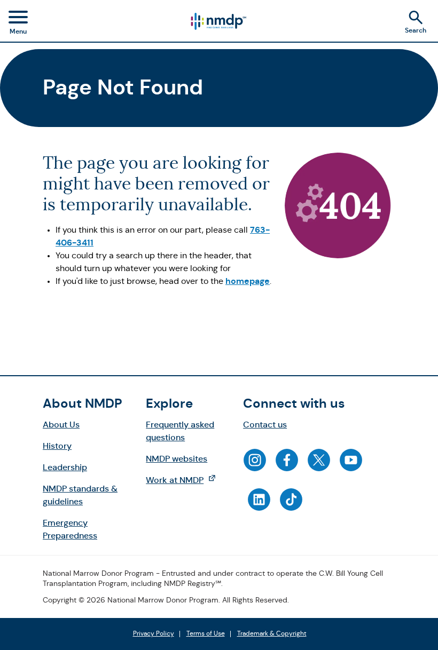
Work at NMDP (186, 480)
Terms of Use (205, 634)
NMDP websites (176, 458)
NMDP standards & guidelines (80, 495)
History (57, 445)
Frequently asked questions (180, 431)
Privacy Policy (153, 634)
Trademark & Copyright (272, 634)
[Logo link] (218, 21)
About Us (61, 424)
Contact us (265, 424)
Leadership (65, 467)
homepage (247, 281)
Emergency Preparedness (70, 529)
